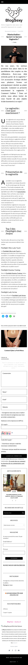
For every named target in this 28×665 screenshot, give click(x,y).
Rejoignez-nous (8, 585)
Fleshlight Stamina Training (14, 273)
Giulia (14, 42)
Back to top (13, 661)
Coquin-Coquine (7, 612)
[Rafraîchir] (12, 432)
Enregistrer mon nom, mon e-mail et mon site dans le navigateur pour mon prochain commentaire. (13, 415)
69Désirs (5, 609)
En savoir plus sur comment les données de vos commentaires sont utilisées (13, 463)
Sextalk (14, 491)
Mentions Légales (14, 646)
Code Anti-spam (6, 440)
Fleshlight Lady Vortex (19, 295)
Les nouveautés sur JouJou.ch (15, 594)
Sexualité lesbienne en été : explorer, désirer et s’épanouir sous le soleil (14, 496)
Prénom (5, 549)
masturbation (21, 192)
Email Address (7, 541)
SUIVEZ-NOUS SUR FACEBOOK (14, 565)
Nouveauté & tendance (10, 31)
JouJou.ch (15, 642)
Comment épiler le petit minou (14, 350)
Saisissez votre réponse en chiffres (12, 421)
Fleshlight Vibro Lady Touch (11, 251)
